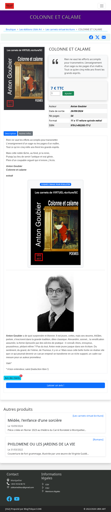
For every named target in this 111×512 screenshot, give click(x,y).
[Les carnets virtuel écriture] (88, 415)
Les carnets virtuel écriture (60, 29)
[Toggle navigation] (102, 6)
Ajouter (68, 93)
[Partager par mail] (105, 37)
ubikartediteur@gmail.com (22, 487)
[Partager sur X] (98, 37)
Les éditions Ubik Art (30, 29)
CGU (47, 488)
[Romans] (98, 439)
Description (10, 133)
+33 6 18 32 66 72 (18, 484)
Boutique (11, 29)
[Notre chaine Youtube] (18, 498)
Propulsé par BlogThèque (23, 509)
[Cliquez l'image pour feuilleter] (55, 226)
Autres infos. (25, 133)
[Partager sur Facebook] (92, 37)
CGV (47, 484)
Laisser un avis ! (55, 385)
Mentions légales (52, 491)
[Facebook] (10, 498)
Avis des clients (13, 377)
